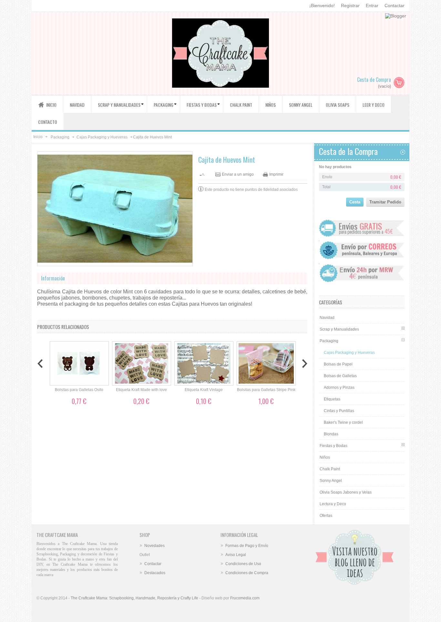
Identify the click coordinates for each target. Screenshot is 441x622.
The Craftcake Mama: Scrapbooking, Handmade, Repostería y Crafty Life (134, 598)
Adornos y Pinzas (339, 387)
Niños (325, 457)
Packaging (60, 137)
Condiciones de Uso (243, 564)
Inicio (38, 136)
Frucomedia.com (245, 598)
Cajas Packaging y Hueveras (102, 137)
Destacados (154, 573)
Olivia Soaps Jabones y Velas (346, 492)
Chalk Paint (330, 469)
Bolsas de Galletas (340, 376)
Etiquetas (332, 399)
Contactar (395, 5)
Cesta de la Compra (348, 151)
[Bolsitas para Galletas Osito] (79, 363)
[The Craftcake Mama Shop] (220, 54)
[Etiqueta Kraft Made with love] (141, 363)
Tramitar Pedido (385, 202)
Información (53, 278)
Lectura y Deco (333, 504)
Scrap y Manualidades (339, 329)
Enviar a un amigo (238, 174)
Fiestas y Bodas (333, 445)
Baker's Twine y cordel (343, 422)
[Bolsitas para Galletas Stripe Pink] (266, 363)
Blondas (331, 434)
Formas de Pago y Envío (246, 545)
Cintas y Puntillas (339, 411)
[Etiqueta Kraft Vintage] (203, 363)
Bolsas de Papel (338, 364)
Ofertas (326, 515)
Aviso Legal (235, 554)
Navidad (327, 317)
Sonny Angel (331, 480)
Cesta (354, 202)
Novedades (154, 545)
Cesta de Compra (374, 79)
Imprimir (276, 174)
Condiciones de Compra (246, 573)
